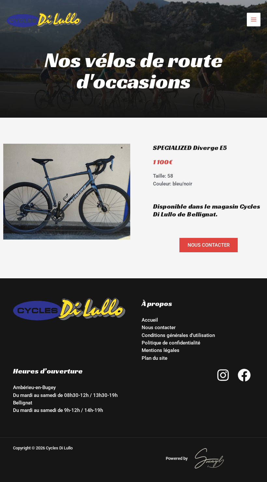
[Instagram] (223, 375)
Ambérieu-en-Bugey (34, 387)
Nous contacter (159, 327)
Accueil (150, 320)
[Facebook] (244, 375)
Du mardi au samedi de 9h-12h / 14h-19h (58, 410)
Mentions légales (160, 350)
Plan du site (154, 358)
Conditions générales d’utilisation (178, 335)
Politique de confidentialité (171, 343)
